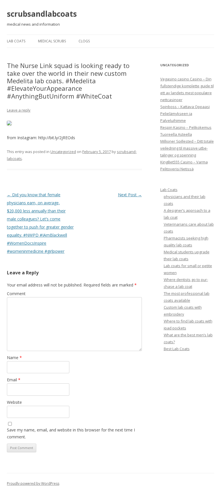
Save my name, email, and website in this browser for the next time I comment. (71, 433)
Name (14, 357)
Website (14, 402)
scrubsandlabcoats (42, 14)
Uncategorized (63, 151)
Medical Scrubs (52, 41)
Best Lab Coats (177, 348)
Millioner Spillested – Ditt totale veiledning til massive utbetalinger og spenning (187, 148)
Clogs (84, 41)
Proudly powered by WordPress (33, 483)
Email (13, 379)
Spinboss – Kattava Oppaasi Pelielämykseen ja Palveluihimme (185, 113)
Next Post (130, 194)
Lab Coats (16, 41)
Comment (16, 293)
